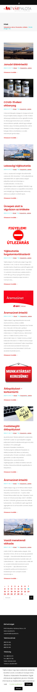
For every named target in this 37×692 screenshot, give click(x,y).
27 (15, 594)
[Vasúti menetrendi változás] (18, 527)
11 (15, 589)
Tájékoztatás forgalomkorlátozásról (17, 252)
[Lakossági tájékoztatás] (18, 152)
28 (18, 594)
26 (12, 594)
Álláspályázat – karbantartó (13, 390)
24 (5, 594)
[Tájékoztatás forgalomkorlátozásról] (18, 235)
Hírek (15, 68)
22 (25, 591)
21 (21, 591)
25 (8, 594)
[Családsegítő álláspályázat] (18, 414)
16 (5, 591)
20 (18, 591)
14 (25, 589)
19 (15, 591)
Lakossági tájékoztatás (17, 165)
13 (21, 589)
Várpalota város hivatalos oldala (15, 27)
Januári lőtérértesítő (16, 64)
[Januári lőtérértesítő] (18, 51)
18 (11, 591)
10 (11, 589)
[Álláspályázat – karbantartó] (18, 372)
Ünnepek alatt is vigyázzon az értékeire (16, 208)
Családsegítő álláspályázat (12, 428)
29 (22, 594)
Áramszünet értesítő (15, 312)
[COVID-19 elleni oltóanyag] (18, 88)
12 (18, 589)
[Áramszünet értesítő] (18, 299)
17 (8, 591)
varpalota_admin (26, 68)
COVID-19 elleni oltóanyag (12, 104)
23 (28, 591)
